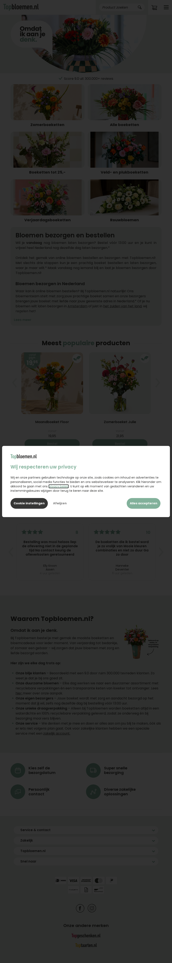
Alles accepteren (143, 503)
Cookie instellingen (29, 503)
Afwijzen (60, 503)
